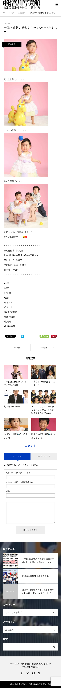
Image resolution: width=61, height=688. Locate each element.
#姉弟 (6, 288)
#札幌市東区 (9, 326)
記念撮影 (11, 44)
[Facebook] (21, 673)
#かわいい (8, 302)
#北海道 (7, 321)
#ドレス (7, 293)
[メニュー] (56, 4)
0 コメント (17, 456)
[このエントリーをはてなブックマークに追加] (22, 337)
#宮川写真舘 (9, 317)
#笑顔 (6, 298)
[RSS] (39, 673)
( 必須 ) (18, 473)
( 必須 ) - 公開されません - (20, 482)
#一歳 (6, 283)
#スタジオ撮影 (10, 312)
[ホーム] (4, 13)
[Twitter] (27, 673)
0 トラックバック (44, 456)
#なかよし (8, 307)
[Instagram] (33, 673)
